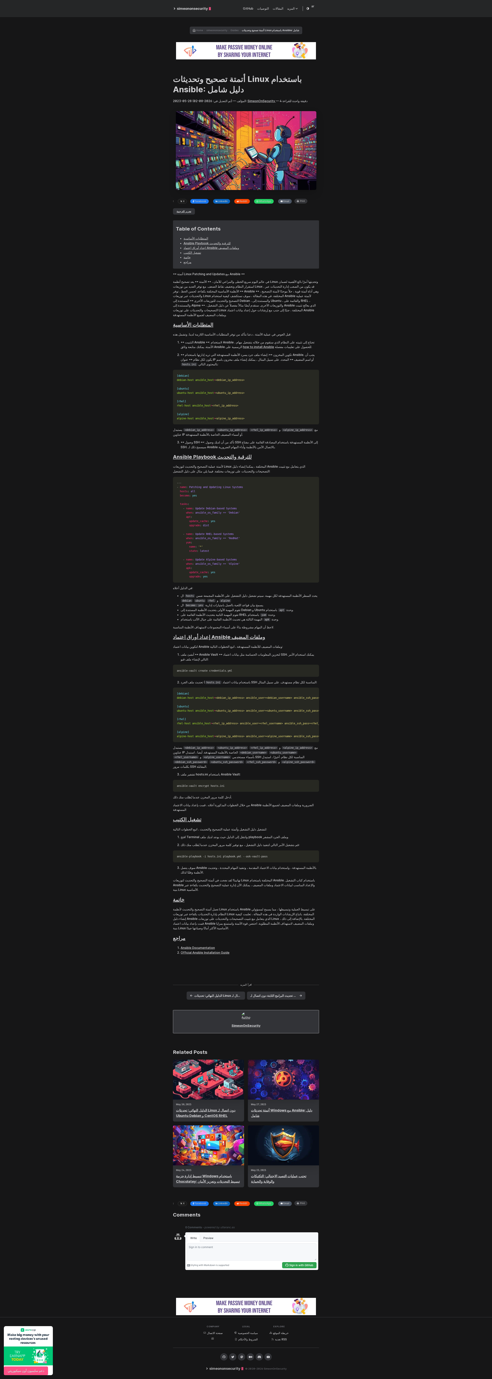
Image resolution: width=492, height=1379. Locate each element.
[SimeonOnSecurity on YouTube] (268, 1357)
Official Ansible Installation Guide (205, 952)
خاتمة (187, 257)
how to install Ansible (258, 347)
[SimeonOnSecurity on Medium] (250, 1357)
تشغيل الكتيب (192, 253)
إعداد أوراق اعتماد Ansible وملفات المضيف (211, 248)
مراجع (187, 262)
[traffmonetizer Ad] (246, 50)
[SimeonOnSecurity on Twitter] (232, 1357)
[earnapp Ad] (28, 1350)
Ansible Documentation (198, 948)
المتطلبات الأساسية (196, 238)
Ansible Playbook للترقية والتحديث (207, 243)
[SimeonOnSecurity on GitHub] (224, 1357)
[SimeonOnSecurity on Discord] (259, 1357)
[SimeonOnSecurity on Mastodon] (241, 1357)
